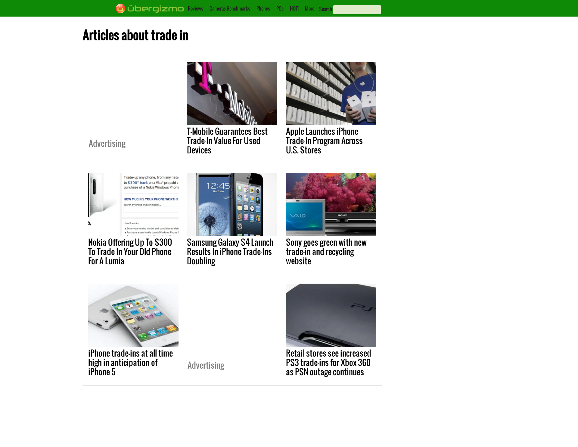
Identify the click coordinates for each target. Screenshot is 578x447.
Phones (263, 8)
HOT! (294, 8)
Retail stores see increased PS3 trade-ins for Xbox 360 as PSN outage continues (328, 362)
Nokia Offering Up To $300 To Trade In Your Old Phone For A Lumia (130, 251)
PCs (280, 8)
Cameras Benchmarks (230, 8)
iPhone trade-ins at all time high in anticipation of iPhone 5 (130, 362)
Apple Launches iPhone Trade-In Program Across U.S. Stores (324, 140)
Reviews (195, 8)
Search (325, 9)
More (309, 8)
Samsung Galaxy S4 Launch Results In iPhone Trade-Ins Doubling (230, 251)
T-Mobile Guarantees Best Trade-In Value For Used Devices (227, 140)
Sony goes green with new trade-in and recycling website (326, 251)
